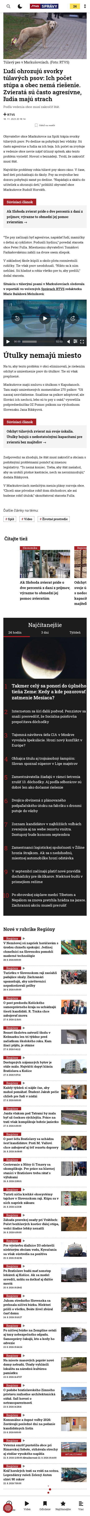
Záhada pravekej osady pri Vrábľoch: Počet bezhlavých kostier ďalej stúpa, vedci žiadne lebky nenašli (31, 1224)
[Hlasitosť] (68, 341)
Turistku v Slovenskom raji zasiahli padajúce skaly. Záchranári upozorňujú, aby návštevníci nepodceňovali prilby (30, 979)
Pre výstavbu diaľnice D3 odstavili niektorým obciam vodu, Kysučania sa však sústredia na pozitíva (30, 1249)
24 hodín (15, 632)
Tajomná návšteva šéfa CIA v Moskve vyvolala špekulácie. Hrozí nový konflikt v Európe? (47, 740)
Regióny (82, 548)
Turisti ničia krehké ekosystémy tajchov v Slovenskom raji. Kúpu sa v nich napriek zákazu (31, 1198)
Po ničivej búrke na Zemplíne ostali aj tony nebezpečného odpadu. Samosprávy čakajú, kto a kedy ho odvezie (30, 1336)
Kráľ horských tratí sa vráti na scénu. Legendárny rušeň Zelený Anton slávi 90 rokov (31, 1475)
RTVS (11, 115)
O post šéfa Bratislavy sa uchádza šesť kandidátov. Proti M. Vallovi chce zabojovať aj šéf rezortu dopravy (30, 1143)
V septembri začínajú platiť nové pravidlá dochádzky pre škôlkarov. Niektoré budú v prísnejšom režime (47, 876)
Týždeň (75, 632)
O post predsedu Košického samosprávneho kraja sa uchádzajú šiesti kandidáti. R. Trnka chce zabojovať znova (29, 1009)
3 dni (45, 632)
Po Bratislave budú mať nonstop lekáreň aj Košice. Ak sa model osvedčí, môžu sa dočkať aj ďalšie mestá (28, 1277)
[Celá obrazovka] (82, 341)
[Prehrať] (7, 341)
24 (75, 6)
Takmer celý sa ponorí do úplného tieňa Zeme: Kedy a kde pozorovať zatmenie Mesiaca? (49, 692)
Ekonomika (30, 548)
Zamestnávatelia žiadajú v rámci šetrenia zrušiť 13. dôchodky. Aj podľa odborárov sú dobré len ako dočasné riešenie (46, 782)
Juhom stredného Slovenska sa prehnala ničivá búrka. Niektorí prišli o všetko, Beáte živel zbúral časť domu (28, 1306)
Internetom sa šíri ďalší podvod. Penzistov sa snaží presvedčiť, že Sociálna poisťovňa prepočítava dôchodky (49, 716)
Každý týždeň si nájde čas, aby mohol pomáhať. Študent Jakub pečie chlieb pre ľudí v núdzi (31, 1092)
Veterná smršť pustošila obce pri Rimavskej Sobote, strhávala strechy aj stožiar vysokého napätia (30, 1449)
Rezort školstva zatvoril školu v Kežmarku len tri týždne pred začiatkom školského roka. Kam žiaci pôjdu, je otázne (27, 1038)
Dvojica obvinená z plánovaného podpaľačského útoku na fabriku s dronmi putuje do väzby (46, 805)
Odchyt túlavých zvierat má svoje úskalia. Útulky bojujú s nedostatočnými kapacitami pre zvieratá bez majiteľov (44, 436)
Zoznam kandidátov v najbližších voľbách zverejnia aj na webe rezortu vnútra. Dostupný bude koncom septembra (46, 829)
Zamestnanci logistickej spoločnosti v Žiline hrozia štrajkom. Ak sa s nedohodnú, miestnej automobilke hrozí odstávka (48, 853)
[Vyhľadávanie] (8, 6)
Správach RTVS (52, 289)
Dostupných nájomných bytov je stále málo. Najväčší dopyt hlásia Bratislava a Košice (28, 1066)
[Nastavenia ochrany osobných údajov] (8, 1508)
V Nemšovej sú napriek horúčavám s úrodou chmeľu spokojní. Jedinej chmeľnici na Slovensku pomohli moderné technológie (30, 949)
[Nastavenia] (75, 341)
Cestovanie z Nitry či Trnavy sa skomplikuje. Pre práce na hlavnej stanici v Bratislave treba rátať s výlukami (29, 1170)
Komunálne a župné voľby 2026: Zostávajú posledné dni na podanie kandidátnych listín (29, 1424)
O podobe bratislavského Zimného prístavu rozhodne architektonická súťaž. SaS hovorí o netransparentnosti (29, 1396)
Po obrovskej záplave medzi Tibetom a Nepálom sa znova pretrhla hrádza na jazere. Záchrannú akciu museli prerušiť (49, 900)
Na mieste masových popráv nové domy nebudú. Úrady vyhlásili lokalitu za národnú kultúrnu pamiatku (28, 1366)
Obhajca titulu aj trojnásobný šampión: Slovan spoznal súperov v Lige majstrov (45, 761)
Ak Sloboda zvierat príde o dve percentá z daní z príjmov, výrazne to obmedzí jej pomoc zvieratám (45, 216)
